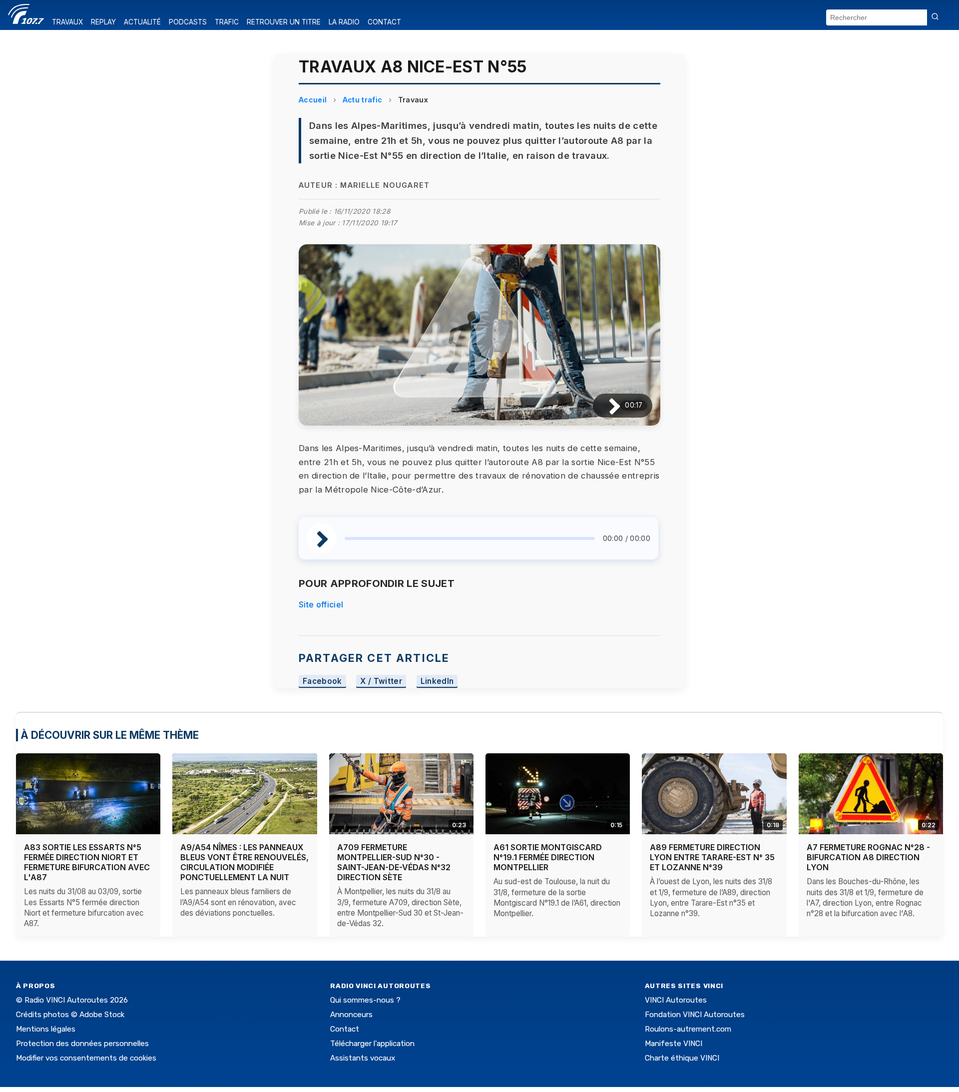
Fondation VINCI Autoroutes (695, 1014)
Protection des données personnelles (82, 1043)
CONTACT (384, 22)
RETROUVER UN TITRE (284, 22)
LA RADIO (344, 22)
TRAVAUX (67, 22)
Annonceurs (351, 1014)
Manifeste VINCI (673, 1043)
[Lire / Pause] (606, 405)
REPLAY (103, 22)
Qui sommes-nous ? (365, 1000)
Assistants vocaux (362, 1058)
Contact (344, 1029)
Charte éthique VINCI (682, 1058)
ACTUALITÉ (142, 22)
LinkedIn (437, 681)
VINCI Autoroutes (676, 1000)
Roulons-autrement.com (688, 1029)
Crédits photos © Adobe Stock (70, 1014)
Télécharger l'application (372, 1043)
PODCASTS (188, 22)
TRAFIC (227, 22)
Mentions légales (45, 1029)
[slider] (470, 538)
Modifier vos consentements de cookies (86, 1058)
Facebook (322, 681)
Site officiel (321, 604)
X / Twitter (381, 681)
